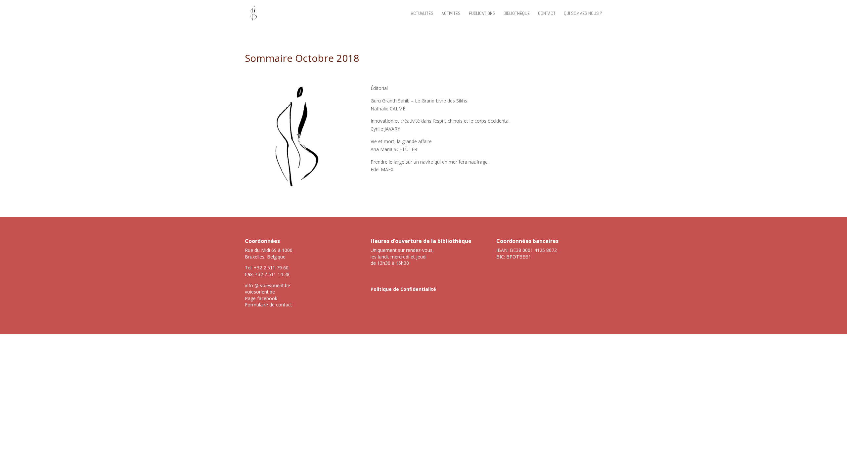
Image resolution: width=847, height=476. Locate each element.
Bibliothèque (517, 13)
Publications (482, 13)
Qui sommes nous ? (583, 13)
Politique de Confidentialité (403, 289)
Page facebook (261, 298)
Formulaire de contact (268, 304)
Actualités (422, 13)
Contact (547, 13)
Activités (451, 13)
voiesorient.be (260, 292)
